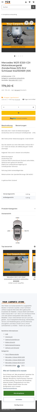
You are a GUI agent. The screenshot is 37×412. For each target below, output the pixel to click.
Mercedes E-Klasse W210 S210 (15, 363)
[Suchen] (33, 7)
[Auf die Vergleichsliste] (26, 23)
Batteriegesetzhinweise (12, 345)
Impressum (9, 337)
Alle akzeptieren (19, 393)
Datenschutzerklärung (12, 339)
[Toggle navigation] (2, 1)
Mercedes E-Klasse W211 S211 (15, 365)
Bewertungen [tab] (21, 125)
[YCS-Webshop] (7, 2)
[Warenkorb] (33, 2)
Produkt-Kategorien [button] (9, 209)
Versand (17, 90)
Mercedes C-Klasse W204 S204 (15, 360)
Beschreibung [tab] (7, 125)
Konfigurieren (18, 405)
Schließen (19, 399)
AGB (6, 334)
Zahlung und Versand (12, 348)
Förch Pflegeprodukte (12, 354)
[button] (26, 2)
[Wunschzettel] (29, 2)
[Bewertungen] (16, 281)
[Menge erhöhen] (33, 107)
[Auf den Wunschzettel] (31, 23)
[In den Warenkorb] (18, 113)
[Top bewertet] (34, 246)
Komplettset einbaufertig (16, 78)
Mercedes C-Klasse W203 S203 (15, 357)
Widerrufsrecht (10, 342)
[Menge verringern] (4, 107)
